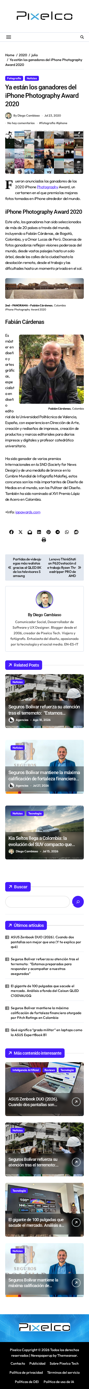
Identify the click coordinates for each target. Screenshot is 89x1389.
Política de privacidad (26, 1372)
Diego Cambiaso (47, 614)
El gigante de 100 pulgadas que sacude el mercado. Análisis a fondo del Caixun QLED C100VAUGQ (45, 991)
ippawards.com (27, 512)
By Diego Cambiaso (26, 115)
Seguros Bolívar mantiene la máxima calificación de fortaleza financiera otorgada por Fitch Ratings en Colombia (46, 1013)
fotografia (48, 123)
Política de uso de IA (58, 1382)
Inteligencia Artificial (26, 1070)
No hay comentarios (21, 123)
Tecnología (35, 813)
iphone (62, 123)
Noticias (32, 78)
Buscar (20, 886)
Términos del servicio (63, 1372)
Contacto (18, 1363)
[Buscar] (78, 902)
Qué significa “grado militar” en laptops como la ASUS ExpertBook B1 (46, 1032)
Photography (47, 186)
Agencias (22, 720)
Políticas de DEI (27, 1382)
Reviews (49, 1070)
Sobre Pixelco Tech (64, 1363)
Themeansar (67, 1355)
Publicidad (37, 1363)
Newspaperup (41, 1355)
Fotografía (14, 78)
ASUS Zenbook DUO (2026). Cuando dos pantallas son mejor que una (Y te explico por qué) (46, 942)
